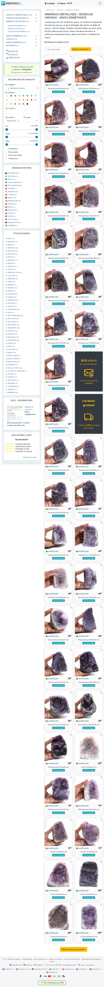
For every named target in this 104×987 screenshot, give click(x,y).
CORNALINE (12, 278)
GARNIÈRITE (12, 300)
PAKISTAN (12, 210)
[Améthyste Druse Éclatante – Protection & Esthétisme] (58, 704)
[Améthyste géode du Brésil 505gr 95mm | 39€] (89, 195)
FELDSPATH (12, 294)
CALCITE (11, 269)
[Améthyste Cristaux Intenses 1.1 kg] (89, 747)
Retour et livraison (56, 959)
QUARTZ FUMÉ (13, 358)
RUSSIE (11, 213)
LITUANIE (12, 194)
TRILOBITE (12, 389)
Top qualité (12, 54)
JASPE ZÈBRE (13, 325)
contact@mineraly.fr (69, 965)
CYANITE (11, 281)
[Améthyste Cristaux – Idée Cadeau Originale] (58, 450)
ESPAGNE (12, 188)
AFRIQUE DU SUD (14, 222)
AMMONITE (12, 248)
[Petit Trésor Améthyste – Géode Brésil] (89, 662)
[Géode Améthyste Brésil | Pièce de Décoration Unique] (89, 280)
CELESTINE (12, 275)
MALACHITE (12, 334)
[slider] (6, 129)
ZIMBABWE (12, 225)
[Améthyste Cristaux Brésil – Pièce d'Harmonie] (58, 831)
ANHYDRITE (12, 254)
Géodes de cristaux (16, 28)
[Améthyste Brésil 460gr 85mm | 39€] (58, 280)
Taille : (7, 141)
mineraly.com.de (40, 969)
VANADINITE (12, 392)
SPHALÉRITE (12, 383)
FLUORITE (11, 297)
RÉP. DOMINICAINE (15, 185)
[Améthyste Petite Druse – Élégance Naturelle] (58, 407)
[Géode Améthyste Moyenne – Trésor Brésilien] (58, 789)
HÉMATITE (12, 306)
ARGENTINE (13, 176)
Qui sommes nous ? (41, 959)
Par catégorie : (10, 85)
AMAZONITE (12, 241)
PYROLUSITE (12, 349)
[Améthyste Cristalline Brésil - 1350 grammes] (89, 916)
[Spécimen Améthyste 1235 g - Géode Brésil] (58, 916)
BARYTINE (12, 266)
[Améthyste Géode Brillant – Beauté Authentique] (89, 450)
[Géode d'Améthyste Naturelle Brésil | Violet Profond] (89, 577)
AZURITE (11, 263)
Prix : (7, 126)
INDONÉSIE (13, 191)
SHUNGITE (12, 377)
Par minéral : (10, 117)
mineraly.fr (9, 969)
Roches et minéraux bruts (19, 15)
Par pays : (27, 117)
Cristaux (60, 10)
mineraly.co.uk (23, 969)
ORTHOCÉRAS (13, 340)
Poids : (8, 134)
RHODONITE (12, 364)
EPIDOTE (11, 291)
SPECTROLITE (13, 380)
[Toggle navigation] (99, 3)
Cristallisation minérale (19, 31)
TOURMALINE (13, 386)
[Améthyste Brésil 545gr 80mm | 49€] (89, 535)
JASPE (10, 312)
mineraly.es (69, 969)
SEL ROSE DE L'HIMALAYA (17, 371)
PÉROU (11, 207)
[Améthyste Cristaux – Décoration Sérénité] (58, 662)
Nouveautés (12, 51)
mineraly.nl (82, 969)
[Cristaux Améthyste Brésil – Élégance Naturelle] (89, 831)
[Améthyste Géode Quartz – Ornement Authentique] (58, 110)
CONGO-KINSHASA (15, 182)
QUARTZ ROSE (13, 361)
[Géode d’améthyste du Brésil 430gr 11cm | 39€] (89, 238)
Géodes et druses (73, 10)
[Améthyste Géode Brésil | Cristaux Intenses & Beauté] (89, 110)
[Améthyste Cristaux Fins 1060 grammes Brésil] (89, 874)
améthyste (53, 84)
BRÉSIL (12, 179)
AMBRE (11, 245)
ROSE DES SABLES (14, 368)
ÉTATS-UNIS (13, 219)
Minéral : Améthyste (80, 49)
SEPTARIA (11, 374)
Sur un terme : (10, 108)
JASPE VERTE (12, 322)
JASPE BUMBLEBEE (15, 315)
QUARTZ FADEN (13, 355)
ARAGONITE (12, 260)
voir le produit (58, 92)
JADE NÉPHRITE (13, 309)
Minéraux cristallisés (17, 21)
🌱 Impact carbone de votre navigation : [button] (22, 69)
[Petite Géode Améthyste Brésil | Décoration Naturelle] (58, 619)
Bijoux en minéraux (16, 42)
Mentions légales (14, 959)
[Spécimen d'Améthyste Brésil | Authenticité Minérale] (58, 322)
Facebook (28, 965)
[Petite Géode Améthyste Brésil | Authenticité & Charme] (89, 153)
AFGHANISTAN (14, 173)
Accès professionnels (72, 959)
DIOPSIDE (11, 285)
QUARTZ (11, 352)
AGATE (11, 238)
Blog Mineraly (16, 965)
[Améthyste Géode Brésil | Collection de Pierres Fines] (89, 322)
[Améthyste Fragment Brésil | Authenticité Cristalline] (89, 68)
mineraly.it (55, 969)
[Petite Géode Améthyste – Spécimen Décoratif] (89, 619)
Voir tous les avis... (30, 457)
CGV (4, 959)
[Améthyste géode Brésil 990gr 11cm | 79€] (89, 789)
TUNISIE (12, 216)
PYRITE (10, 346)
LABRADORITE (13, 328)
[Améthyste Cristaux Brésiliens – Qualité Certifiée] (58, 535)
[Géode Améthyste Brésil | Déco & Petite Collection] (58, 68)
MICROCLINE (13, 337)
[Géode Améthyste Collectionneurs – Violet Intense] (58, 365)
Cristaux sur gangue (17, 25)
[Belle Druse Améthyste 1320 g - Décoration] (58, 874)
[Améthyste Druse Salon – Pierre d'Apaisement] (58, 492)
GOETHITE (12, 303)
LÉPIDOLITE (12, 331)
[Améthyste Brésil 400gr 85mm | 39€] (58, 195)
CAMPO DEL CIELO (14, 272)
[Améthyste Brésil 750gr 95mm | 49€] (58, 577)
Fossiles (11, 39)
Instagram (40, 965)
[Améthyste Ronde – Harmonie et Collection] (89, 492)
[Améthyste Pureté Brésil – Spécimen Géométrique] (89, 704)
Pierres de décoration (17, 18)
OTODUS (11, 343)
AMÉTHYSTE (12, 251)
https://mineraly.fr (88, 965)
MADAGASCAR (14, 201)
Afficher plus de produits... (74, 949)
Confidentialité (27, 959)
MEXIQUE (12, 204)
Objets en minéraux (16, 36)
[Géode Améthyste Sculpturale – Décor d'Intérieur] (58, 747)
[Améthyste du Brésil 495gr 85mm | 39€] (58, 238)
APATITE (11, 257)
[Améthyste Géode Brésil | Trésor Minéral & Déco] (58, 153)
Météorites (12, 45)
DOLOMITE (12, 288)
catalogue (50, 10)
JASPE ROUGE (13, 318)
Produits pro (14, 57)
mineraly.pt (96, 969)
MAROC (12, 198)
